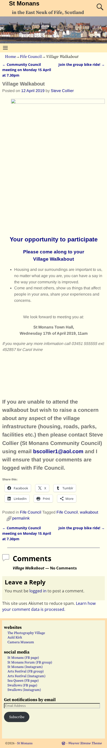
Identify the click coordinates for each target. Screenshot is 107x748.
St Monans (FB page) (23, 657)
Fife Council (31, 56)
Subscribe (16, 717)
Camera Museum (20, 642)
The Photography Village (26, 633)
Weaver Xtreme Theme (85, 743)
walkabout (89, 512)
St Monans (24, 3)
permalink (21, 518)
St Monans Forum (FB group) (29, 662)
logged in (38, 591)
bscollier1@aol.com (58, 451)
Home (10, 56)
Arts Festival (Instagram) (26, 676)
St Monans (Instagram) (25, 667)
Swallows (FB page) (22, 685)
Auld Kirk (14, 637)
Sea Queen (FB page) (23, 680)
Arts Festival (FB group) (25, 671)
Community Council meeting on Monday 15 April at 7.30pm (26, 70)
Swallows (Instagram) (24, 690)
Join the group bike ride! (81, 64)
